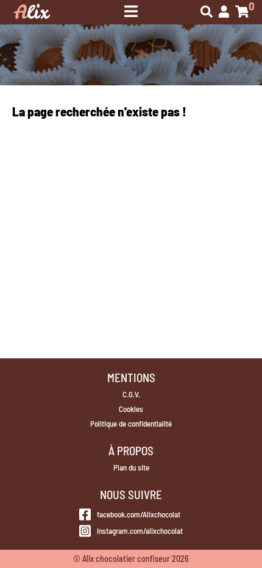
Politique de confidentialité (131, 423)
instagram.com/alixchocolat (140, 531)
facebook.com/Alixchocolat (138, 514)
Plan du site (131, 467)
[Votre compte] (224, 12)
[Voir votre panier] (242, 12)
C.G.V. (131, 394)
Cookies (131, 409)
